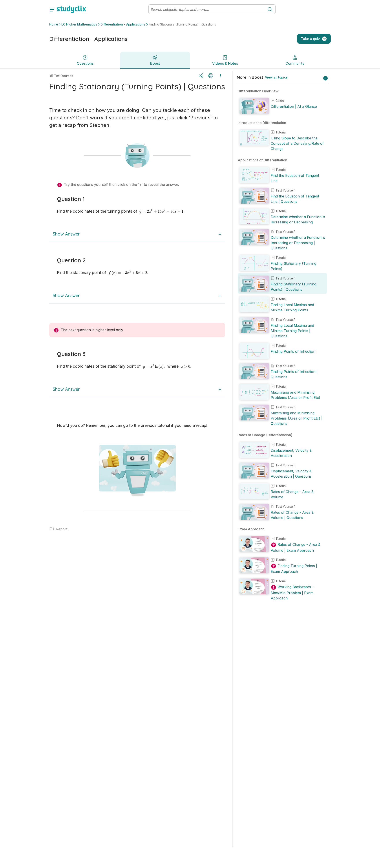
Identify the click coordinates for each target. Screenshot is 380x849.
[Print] (211, 75)
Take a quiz (310, 39)
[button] (137, 529)
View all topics (276, 77)
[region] (282, 459)
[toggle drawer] (52, 9)
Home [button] (53, 24)
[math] (162, 211)
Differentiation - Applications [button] (122, 24)
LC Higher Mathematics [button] (79, 24)
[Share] (201, 75)
